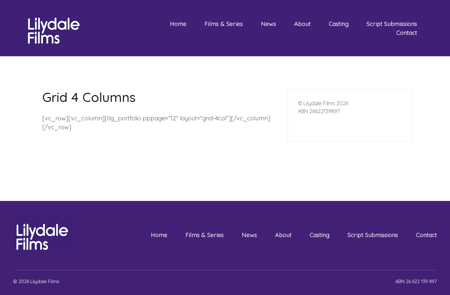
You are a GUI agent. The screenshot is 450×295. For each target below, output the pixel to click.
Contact (406, 33)
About (302, 24)
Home (178, 24)
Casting (339, 24)
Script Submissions (392, 24)
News (268, 24)
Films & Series (224, 24)
